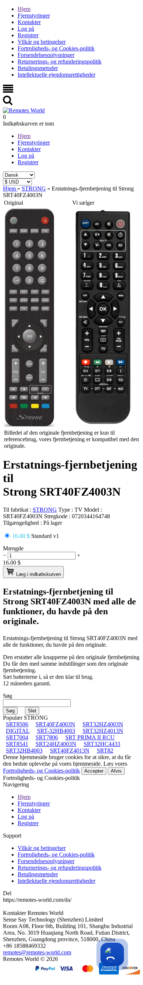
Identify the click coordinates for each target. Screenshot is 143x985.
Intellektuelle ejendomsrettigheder (56, 75)
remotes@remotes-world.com (37, 952)
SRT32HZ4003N (102, 724)
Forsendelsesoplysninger (46, 55)
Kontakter (29, 22)
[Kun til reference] (29, 425)
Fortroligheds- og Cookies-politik (56, 48)
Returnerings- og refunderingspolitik (60, 61)
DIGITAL (18, 731)
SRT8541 (17, 744)
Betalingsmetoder (38, 68)
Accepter (93, 771)
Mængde (13, 548)
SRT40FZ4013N (69, 750)
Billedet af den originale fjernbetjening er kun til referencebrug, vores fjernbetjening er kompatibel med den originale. (71, 439)
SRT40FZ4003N (55, 724)
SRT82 (105, 750)
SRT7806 (47, 737)
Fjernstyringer (34, 15)
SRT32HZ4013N (102, 731)
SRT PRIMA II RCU (90, 737)
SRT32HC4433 (102, 744)
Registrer (28, 35)
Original (13, 203)
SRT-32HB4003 (56, 731)
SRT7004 (17, 737)
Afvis (116, 771)
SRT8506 (17, 724)
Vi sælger (83, 203)
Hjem (24, 9)
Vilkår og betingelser (42, 42)
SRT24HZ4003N (56, 744)
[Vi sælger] (103, 425)
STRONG (45, 510)
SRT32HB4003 (24, 750)
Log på (26, 29)
